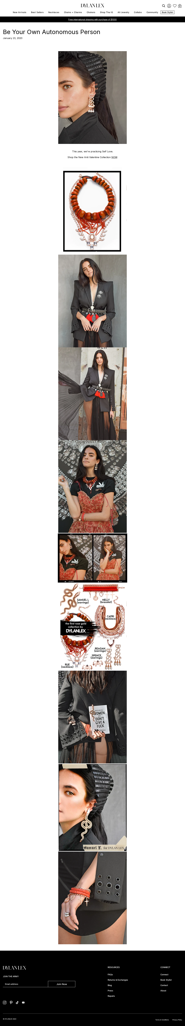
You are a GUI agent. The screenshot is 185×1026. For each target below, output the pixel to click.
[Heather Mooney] (92, 393)
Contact (164, 985)
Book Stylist (167, 12)
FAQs (110, 974)
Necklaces (53, 12)
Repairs (111, 996)
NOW (114, 157)
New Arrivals (19, 12)
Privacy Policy (177, 1020)
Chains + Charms (73, 12)
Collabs (138, 12)
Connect (164, 974)
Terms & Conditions (162, 1020)
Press (110, 990)
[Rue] (92, 253)
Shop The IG (106, 12)
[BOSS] (92, 532)
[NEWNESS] (92, 669)
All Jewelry (123, 12)
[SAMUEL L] (93, 850)
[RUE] (92, 581)
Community (152, 12)
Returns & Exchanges (118, 980)
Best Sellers (37, 12)
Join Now (62, 984)
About (163, 990)
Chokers (91, 12)
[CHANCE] (92, 301)
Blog (110, 985)
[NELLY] (92, 943)
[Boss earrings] (92, 97)
